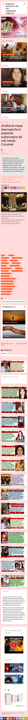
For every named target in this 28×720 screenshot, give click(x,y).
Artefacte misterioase (8, 179)
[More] (2, 190)
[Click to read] (14, 317)
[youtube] (8, 690)
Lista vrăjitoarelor (7, 41)
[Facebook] (2, 187)
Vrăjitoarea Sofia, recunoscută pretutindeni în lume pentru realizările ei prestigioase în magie (13, 58)
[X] (5, 187)
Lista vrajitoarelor (8, 54)
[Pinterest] (14, 187)
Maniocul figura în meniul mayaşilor (11, 182)
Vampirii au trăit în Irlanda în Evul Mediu (12, 177)
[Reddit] (8, 187)
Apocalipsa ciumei (22, 343)
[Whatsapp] (23, 187)
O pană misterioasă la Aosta (7, 344)
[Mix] (20, 187)
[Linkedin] (11, 187)
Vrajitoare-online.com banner (12, 33)
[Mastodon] (17, 187)
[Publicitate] (14, 668)
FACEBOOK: (4, 353)
